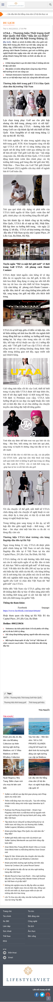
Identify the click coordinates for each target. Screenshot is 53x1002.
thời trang (22, 83)
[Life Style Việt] (16, 4)
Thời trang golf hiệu (36, 702)
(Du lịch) (7, 42)
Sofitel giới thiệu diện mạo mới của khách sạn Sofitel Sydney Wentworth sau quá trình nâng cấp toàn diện (24, 840)
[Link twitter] (42, 996)
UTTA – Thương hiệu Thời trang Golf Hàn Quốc (23, 698)
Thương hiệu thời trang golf (15, 702)
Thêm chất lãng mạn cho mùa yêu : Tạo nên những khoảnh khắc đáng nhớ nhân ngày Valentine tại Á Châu (25, 803)
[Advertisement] (26, 669)
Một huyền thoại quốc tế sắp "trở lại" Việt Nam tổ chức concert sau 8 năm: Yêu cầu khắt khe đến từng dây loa (25, 643)
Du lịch (8, 22)
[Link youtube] (36, 996)
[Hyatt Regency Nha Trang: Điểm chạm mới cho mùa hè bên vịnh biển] (13, 776)
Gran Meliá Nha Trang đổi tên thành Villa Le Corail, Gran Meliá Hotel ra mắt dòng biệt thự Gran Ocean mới (25, 849)
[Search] (50, 4)
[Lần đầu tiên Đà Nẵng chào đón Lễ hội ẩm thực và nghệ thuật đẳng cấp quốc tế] (39, 776)
